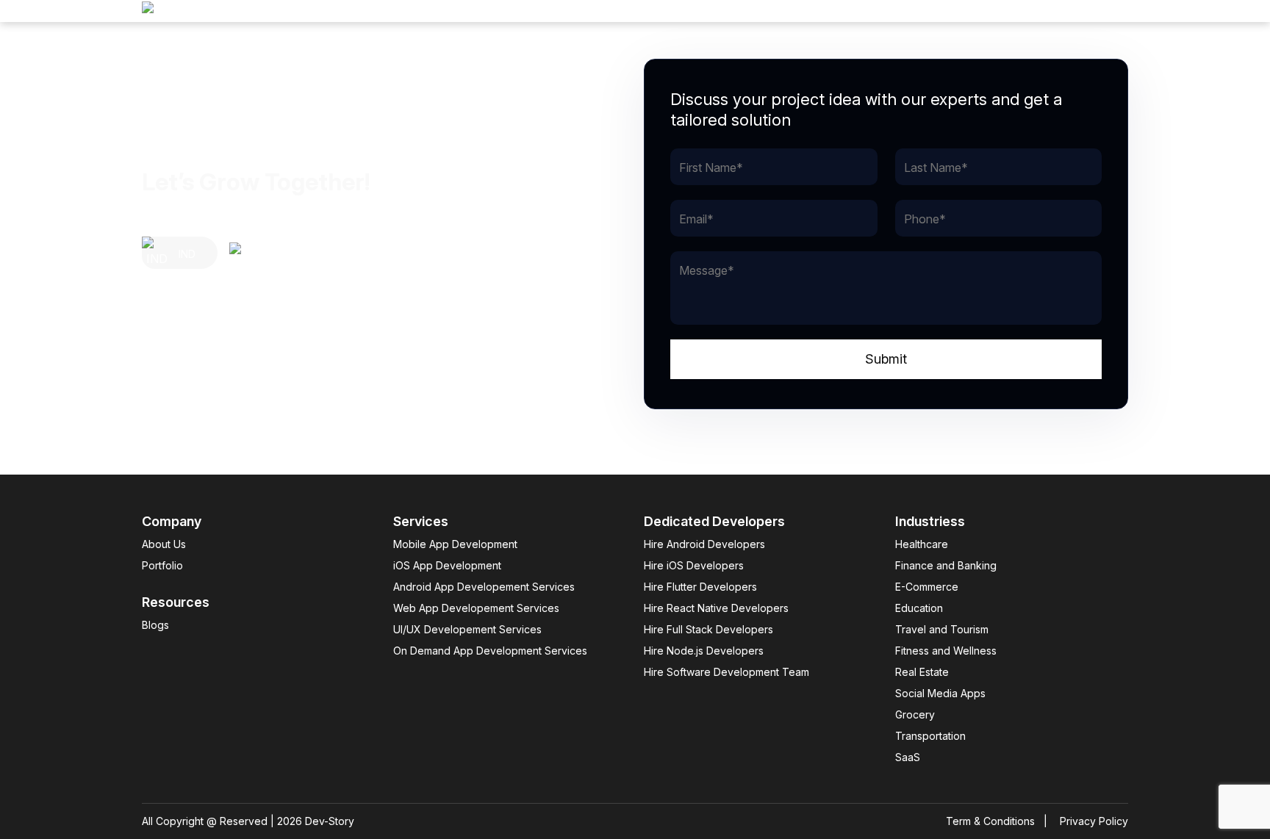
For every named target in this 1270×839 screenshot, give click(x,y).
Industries (948, 11)
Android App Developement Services (484, 586)
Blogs (155, 625)
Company (1101, 11)
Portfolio (162, 565)
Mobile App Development (455, 544)
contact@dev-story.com (206, 405)
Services (1024, 11)
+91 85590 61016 (189, 385)
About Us (164, 544)
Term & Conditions (990, 821)
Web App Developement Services (476, 608)
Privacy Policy (1094, 821)
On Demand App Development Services (490, 650)
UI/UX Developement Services (467, 629)
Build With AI (860, 11)
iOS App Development (447, 565)
